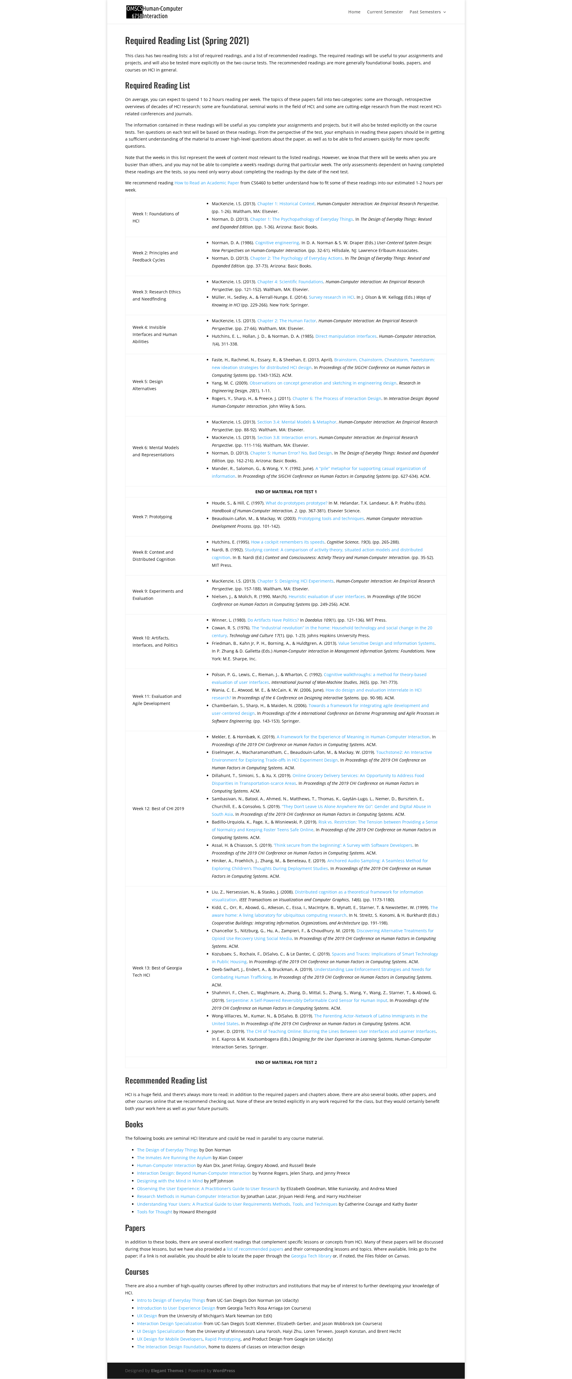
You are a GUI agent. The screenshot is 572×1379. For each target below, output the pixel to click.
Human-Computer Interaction (166, 1165)
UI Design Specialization (161, 1331)
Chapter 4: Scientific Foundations (290, 281)
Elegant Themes (167, 1370)
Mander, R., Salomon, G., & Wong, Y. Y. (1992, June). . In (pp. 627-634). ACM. (321, 472)
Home (354, 12)
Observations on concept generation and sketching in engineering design (323, 383)
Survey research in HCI (331, 297)
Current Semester (385, 12)
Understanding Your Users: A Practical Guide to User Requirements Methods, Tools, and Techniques (237, 1204)
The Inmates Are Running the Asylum (174, 1157)
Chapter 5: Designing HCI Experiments (295, 581)
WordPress (224, 1370)
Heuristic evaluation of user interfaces (327, 596)
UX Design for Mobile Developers (170, 1339)
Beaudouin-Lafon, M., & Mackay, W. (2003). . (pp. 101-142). (317, 522)
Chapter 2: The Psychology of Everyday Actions (296, 258)
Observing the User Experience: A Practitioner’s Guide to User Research (208, 1188)
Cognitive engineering (277, 242)
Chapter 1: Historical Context (286, 203)
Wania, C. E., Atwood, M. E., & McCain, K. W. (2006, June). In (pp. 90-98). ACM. (317, 694)
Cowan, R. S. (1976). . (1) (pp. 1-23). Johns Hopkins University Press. (322, 631)
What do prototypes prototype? (296, 503)
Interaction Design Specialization (170, 1323)
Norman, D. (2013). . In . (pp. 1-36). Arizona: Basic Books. (322, 223)
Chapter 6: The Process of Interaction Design (337, 398)
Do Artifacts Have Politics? (273, 620)
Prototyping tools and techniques (331, 518)
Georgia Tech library (311, 1256)
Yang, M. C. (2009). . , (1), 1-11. (316, 386)
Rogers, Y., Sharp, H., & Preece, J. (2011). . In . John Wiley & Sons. (325, 402)
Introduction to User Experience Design (176, 1308)
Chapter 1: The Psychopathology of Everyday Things (301, 219)
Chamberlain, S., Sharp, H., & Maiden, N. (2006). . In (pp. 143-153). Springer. (325, 713)
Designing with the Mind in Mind (170, 1181)
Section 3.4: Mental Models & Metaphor (296, 422)
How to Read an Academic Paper (207, 183)
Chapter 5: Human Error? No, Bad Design (291, 453)
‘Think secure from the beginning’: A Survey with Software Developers (343, 845)
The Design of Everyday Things (167, 1150)
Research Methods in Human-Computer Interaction (188, 1196)
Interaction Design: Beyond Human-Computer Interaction (194, 1173)
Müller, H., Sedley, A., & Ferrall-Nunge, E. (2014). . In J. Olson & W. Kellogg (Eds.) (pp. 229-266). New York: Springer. (321, 301)
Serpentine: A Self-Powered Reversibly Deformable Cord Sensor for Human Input (306, 1000)
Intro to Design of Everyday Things (171, 1300)
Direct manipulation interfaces (346, 336)
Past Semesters (425, 12)
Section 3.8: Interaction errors (287, 437)
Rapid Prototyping (223, 1339)
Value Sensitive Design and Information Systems (386, 643)
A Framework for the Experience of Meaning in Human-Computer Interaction (353, 737)
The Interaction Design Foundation (171, 1347)
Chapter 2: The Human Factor (286, 320)
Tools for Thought (154, 1212)
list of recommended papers (255, 1249)
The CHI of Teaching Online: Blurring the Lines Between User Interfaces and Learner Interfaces (341, 1031)
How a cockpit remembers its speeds (287, 542)
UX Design (147, 1316)
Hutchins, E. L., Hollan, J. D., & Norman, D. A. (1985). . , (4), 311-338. (324, 340)
